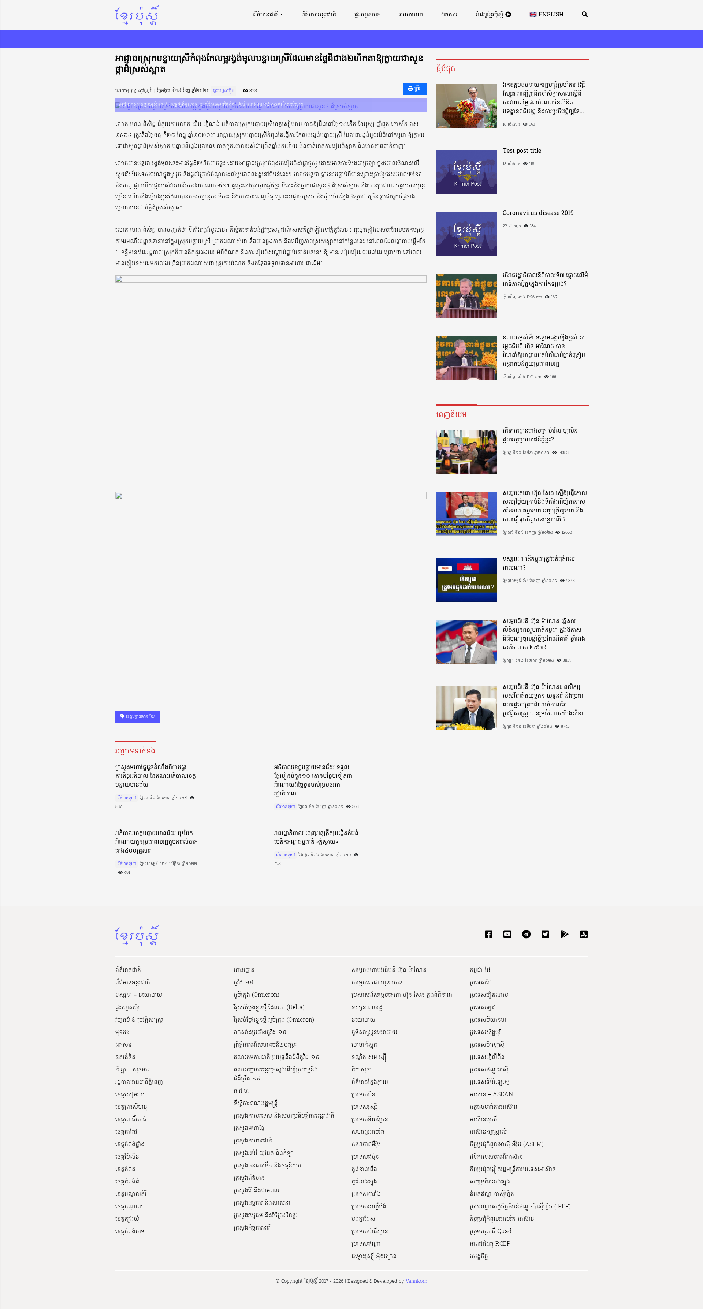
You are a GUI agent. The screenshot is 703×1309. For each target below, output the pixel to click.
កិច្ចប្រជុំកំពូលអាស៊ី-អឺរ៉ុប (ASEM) (507, 1144)
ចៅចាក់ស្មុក (364, 1045)
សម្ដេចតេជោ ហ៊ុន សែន (377, 982)
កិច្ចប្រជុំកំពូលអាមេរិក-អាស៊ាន (502, 1219)
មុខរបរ (122, 1032)
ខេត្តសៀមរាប (130, 1094)
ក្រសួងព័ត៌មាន (249, 1178)
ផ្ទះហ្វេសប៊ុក (367, 15)
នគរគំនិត (125, 1057)
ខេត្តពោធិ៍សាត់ (130, 1119)
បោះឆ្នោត (244, 970)
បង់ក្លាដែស (363, 1219)
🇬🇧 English (546, 15)
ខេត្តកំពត (125, 1169)
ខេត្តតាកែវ (126, 1132)
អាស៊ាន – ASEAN (491, 1094)
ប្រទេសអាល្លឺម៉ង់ (369, 1206)
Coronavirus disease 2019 (538, 213)
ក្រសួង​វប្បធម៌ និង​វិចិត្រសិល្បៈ (266, 1215)
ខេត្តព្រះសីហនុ (131, 1107)
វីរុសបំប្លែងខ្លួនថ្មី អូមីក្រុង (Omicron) (274, 1020)
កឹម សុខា (362, 1070)
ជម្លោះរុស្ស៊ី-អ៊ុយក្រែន (374, 1256)
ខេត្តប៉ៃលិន (127, 1157)
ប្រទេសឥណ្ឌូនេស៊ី (489, 1070)
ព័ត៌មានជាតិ (266, 15)
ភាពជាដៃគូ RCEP (490, 1244)
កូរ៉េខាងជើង (364, 1169)
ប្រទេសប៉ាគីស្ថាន (370, 1231)
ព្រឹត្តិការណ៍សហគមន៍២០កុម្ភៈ (265, 1045)
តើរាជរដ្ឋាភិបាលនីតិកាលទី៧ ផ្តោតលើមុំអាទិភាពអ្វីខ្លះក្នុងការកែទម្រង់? (545, 280)
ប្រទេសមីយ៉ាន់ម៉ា (488, 1020)
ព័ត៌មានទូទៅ (126, 798)
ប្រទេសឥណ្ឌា (366, 1244)
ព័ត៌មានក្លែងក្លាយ (370, 1082)
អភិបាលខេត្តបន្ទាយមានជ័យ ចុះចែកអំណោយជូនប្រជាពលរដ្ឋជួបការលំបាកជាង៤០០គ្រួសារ (156, 842)
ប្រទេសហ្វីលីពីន (487, 1057)
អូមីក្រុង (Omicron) (256, 995)
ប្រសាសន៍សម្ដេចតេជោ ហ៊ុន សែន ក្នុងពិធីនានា (402, 995)
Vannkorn (416, 1281)
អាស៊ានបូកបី (483, 1119)
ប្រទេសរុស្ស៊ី (364, 1107)
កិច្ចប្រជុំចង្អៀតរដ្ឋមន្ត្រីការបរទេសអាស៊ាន (513, 1169)
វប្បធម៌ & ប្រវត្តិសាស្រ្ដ (139, 1020)
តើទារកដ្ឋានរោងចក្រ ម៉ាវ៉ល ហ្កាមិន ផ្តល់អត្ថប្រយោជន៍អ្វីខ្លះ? (540, 435)
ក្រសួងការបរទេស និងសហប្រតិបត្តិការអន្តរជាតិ (284, 1116)
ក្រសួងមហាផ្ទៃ (249, 1128)
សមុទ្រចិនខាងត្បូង (490, 1182)
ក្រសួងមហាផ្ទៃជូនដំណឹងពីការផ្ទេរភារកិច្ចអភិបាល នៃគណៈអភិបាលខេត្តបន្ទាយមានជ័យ (155, 776)
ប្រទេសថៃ (481, 982)
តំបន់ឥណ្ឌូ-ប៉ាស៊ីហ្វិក (492, 1194)
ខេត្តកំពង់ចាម (130, 1231)
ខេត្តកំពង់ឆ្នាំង (130, 1144)
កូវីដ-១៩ (243, 982)
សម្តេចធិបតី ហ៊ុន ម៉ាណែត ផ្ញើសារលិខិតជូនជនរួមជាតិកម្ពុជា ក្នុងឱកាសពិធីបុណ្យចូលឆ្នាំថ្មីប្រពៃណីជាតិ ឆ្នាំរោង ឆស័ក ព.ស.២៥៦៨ (544, 634)
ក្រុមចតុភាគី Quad (491, 1231)
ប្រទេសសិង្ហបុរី (485, 1032)
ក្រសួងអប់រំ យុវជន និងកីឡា (264, 1153)
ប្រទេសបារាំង (366, 1194)
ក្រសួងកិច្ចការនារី (252, 1228)
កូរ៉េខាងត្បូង (364, 1182)
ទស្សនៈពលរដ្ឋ (367, 1007)
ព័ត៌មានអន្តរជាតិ (318, 15)
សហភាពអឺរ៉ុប (366, 1144)
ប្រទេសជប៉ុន (365, 1157)
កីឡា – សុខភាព (133, 1070)
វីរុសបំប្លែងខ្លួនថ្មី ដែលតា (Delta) (269, 1007)
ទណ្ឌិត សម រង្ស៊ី (369, 1057)
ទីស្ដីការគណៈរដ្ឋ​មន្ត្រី (256, 1103)
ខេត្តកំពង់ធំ (127, 1182)
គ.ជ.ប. (241, 1091)
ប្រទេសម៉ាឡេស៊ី (487, 1045)
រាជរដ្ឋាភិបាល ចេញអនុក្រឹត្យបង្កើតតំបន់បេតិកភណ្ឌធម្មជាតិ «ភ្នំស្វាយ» (316, 838)
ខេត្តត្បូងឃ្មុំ (127, 1219)
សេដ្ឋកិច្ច (479, 1256)
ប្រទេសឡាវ (482, 1007)
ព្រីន (417, 89)
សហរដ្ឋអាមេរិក (368, 1132)
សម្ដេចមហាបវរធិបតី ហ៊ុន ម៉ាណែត (389, 970)
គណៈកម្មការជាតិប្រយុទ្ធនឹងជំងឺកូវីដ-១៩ (276, 1057)
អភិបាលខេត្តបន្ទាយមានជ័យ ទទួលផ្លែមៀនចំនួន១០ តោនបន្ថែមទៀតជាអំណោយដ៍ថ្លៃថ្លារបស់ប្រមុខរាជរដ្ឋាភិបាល (313, 780)
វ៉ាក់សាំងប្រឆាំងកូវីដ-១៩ (260, 1032)
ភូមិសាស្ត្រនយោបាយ (374, 1032)
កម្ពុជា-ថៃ (480, 970)
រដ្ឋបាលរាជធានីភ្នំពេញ (139, 1082)
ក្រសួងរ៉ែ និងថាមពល (256, 1190)
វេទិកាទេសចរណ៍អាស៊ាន (496, 1157)
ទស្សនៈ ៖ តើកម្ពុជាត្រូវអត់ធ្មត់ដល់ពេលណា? (539, 564)
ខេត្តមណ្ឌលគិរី (130, 1194)
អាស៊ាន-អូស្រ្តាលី (488, 1132)
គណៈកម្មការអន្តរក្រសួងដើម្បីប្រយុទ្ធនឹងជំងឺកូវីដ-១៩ (276, 1074)
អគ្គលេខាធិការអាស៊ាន (493, 1107)
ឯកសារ (449, 15)
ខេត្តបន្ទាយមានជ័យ (139, 717)
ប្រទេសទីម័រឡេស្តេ (490, 1082)
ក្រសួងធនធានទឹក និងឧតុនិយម (267, 1165)
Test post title (522, 151)
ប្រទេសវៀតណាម (489, 995)
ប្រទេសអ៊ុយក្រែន (370, 1119)
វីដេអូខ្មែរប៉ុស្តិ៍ (490, 15)
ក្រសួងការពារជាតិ (253, 1141)
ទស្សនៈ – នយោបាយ (138, 995)
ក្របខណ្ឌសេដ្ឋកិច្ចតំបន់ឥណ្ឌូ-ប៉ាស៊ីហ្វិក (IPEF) (520, 1206)
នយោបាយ (411, 15)
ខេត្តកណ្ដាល (129, 1206)
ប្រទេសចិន (363, 1094)
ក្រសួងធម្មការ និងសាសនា (262, 1203)
